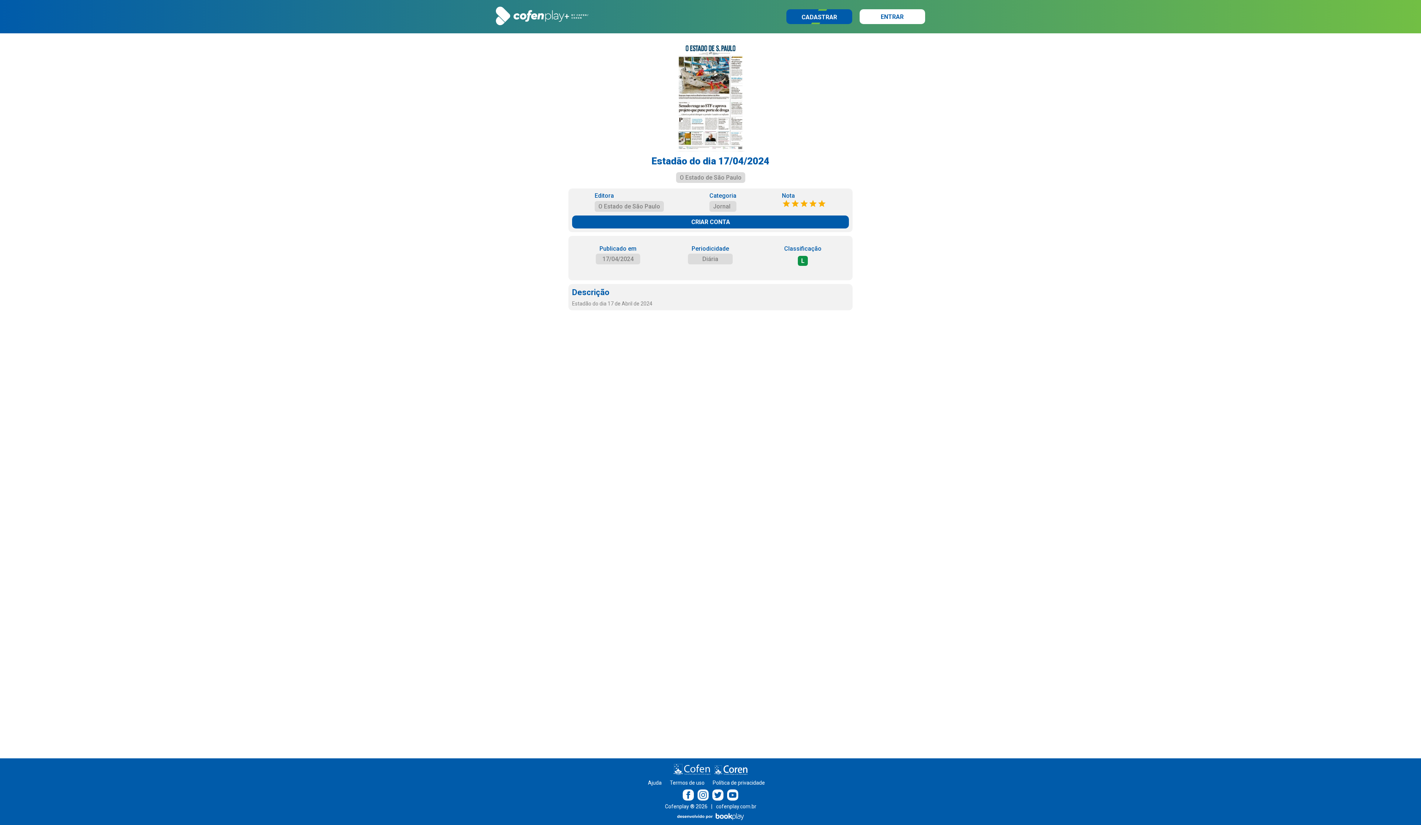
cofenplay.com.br (736, 806)
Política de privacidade (739, 783)
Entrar (892, 16)
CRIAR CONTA (710, 222)
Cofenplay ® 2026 (686, 806)
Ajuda (655, 783)
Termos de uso (687, 783)
